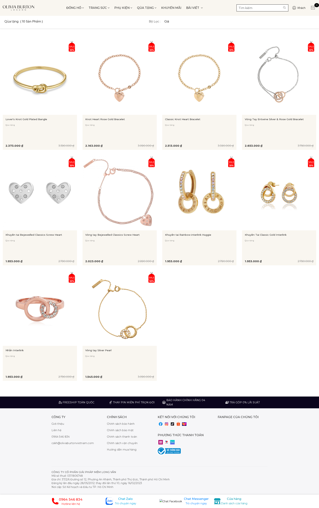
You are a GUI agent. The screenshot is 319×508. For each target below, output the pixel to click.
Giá (166, 21)
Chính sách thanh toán (122, 436)
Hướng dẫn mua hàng (121, 449)
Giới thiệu (58, 423)
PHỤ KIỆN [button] (122, 8)
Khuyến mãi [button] (171, 8)
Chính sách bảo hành (121, 423)
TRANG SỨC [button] (98, 8)
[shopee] (178, 424)
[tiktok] (172, 424)
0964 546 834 (61, 436)
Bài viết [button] (193, 8)
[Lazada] (184, 424)
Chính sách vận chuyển (122, 443)
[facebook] (161, 424)
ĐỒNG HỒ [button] (74, 8)
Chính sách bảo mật (120, 430)
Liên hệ (56, 430)
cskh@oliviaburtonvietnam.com (73, 443)
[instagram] (166, 424)
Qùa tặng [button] (146, 8)
